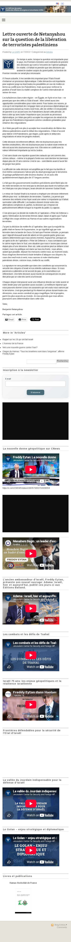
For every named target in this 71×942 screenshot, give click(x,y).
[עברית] (62, 3)
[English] (57, 3)
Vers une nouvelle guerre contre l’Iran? (19, 347)
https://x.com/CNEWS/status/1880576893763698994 (26, 488)
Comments (62, 927)
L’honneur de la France (12, 343)
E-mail (8, 379)
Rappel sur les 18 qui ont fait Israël (17, 339)
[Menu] (3, 20)
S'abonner (35, 392)
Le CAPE (16, 52)
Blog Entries (60, 925)
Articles (49, 52)
